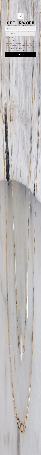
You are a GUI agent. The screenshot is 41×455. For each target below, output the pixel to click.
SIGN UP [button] (20, 54)
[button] (38, 12)
